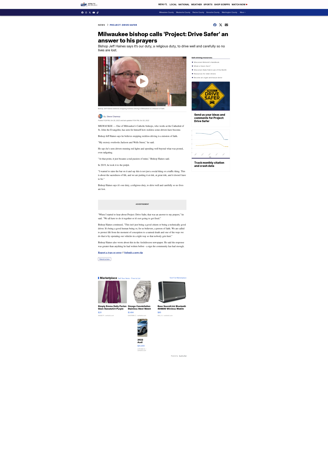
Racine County (198, 12)
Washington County (229, 12)
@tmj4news (98, 13)
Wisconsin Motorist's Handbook (206, 62)
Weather (196, 4)
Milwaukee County (166, 12)
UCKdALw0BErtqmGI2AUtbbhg (94, 13)
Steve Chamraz (113, 116)
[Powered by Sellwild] (182, 356)
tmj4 (83, 13)
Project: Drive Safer (123, 25)
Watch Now (239, 4)
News (101, 25)
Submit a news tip (133, 252)
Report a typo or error (110, 252)
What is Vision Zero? (202, 66)
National (183, 4)
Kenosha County (212, 12)
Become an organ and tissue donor (207, 78)
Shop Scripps (222, 4)
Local (173, 4)
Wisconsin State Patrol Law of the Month (210, 70)
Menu (161, 4)
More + (242, 12)
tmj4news (86, 13)
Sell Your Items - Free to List (129, 278)
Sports (208, 4)
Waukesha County (183, 12)
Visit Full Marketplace (178, 278)
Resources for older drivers (204, 74)
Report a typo (104, 259)
